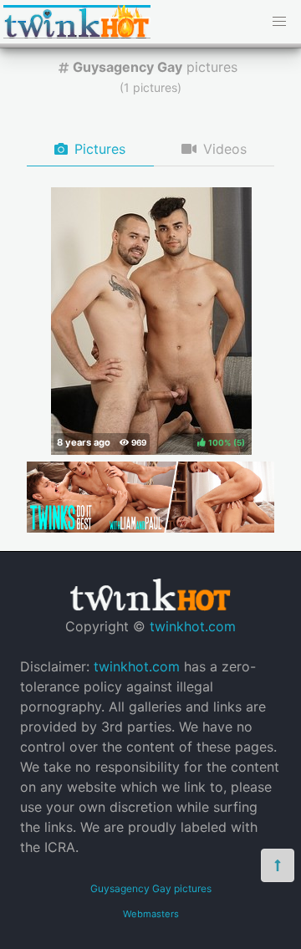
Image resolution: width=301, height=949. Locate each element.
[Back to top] (277, 865)
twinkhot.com (193, 626)
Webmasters (151, 914)
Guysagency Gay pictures (151, 888)
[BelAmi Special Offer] (150, 527)
